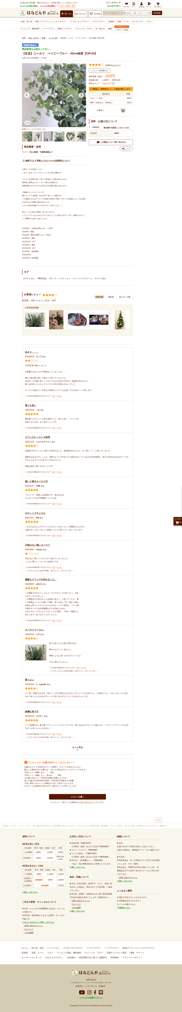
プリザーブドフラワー (79, 21)
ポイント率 (68, 6)
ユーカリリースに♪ (34, 630)
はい (54, 396)
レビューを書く (77, 797)
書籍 (110, 29)
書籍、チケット (137, 953)
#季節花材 (41, 278)
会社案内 (71, 957)
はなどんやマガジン (54, 957)
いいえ (59, 396)
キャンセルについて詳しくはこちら (39, 922)
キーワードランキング (31, 957)
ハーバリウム (48, 29)
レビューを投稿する (99, 71)
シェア (128, 149)
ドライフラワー (98, 21)
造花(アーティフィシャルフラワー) (138, 948)
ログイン (90, 802)
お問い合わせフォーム (33, 926)
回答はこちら (124, 908)
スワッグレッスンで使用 (37, 437)
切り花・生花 (37, 948)
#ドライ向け (100, 278)
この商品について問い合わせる (113, 142)
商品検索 (157, 13)
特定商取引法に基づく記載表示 (92, 957)
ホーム (24, 948)
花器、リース (123, 21)
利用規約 (114, 957)
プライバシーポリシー (132, 957)
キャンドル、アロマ (84, 29)
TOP (23, 38)
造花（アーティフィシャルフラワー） (51, 21)
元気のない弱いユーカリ (37, 545)
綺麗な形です (32, 711)
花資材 (111, 21)
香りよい (29, 680)
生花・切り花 (26, 21)
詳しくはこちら (31, 892)
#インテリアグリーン (82, 278)
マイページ (28, 929)
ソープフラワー (111, 948)
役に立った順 (124, 297)
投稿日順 (99, 297)
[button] (27, 95)
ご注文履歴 (28, 933)
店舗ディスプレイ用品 (116, 953)
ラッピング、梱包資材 (30, 29)
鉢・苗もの (100, 29)
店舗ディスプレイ (64, 29)
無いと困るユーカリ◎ (36, 481)
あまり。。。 (32, 352)
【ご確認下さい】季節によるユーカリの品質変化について (46, 160)
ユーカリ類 (52, 38)
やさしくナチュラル (35, 513)
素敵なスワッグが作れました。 (41, 579)
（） (113, 65)
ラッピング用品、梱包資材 (69, 953)
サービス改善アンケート (92, 998)
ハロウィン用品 (121, 30)
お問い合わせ (91, 979)
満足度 (111, 297)
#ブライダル (29, 278)
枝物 (43, 38)
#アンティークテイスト (59, 278)
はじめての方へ (114, 6)
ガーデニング (137, 21)
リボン (149, 21)
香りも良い (30, 405)
